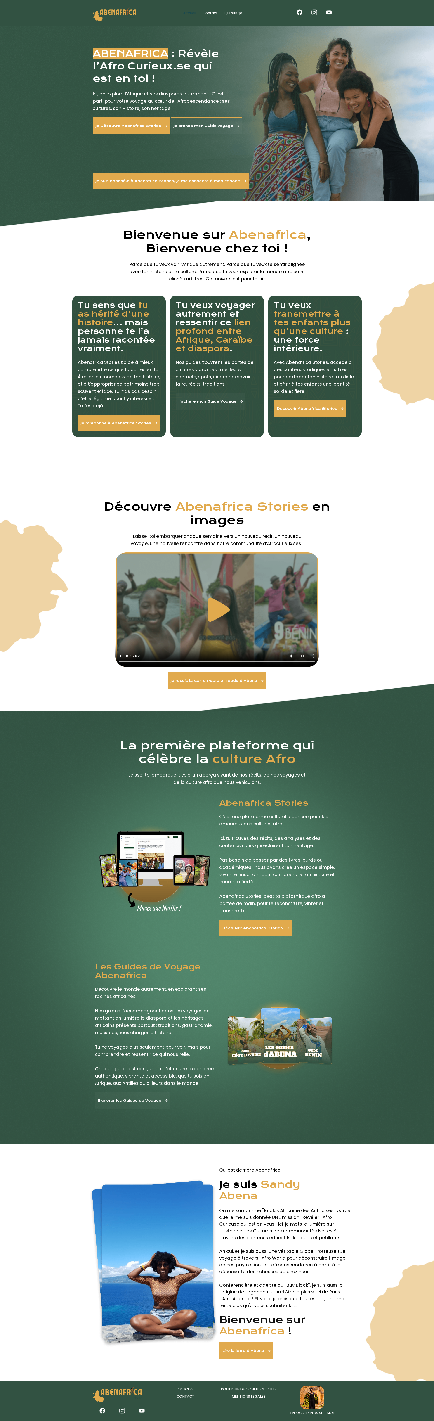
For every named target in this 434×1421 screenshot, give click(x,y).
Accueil (189, 13)
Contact (210, 13)
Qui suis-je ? (234, 13)
